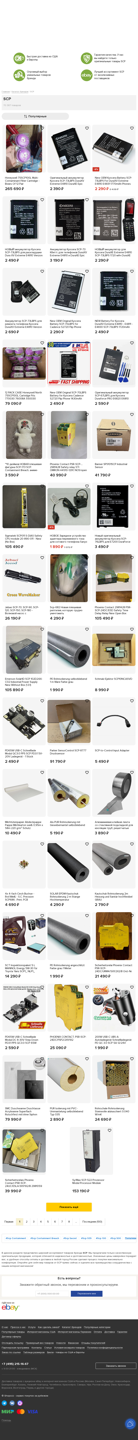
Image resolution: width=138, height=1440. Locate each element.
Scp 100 (101, 1238)
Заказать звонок (116, 1366)
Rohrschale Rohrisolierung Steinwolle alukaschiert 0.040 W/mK (112, 1111)
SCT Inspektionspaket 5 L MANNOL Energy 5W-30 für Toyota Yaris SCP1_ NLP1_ (21, 968)
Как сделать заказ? (49, 1327)
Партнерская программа (15, 1347)
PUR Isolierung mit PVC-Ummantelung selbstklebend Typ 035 (66, 1111)
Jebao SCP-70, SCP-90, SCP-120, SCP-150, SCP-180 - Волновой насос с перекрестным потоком (22, 612)
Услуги (32, 1327)
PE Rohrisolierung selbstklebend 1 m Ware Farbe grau (68, 680)
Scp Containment (16, 1238)
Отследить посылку (12, 1343)
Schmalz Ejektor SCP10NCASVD (113, 679)
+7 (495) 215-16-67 (15, 1364)
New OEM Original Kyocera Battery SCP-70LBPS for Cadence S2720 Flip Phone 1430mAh (65, 325)
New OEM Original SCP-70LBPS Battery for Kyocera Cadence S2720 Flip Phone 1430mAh (68, 395)
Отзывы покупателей (93, 1343)
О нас (5, 1327)
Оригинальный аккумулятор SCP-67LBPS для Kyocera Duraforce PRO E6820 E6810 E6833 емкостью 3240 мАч (112, 397)
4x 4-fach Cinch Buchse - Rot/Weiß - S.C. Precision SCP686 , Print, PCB (19, 896)
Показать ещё (69, 1207)
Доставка (109, 1331)
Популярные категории (97, 1327)
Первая (8, 1221)
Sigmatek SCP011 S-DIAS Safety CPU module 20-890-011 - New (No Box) (23, 538)
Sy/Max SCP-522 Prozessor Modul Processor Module (88, 1181)
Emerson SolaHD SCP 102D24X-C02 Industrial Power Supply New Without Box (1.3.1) (23, 682)
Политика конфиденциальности (105, 1347)
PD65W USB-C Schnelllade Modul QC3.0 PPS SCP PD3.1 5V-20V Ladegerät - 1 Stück (24, 753)
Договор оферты (11, 1336)
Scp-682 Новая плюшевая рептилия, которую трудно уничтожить (66, 610)
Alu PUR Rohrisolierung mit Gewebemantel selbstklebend (67, 823)
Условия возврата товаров (69, 1347)
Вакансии (73, 1343)
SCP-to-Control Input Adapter (112, 750)
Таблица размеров (34, 1352)
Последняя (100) (92, 1221)
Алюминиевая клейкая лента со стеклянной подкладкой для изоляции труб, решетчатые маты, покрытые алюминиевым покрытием (114, 828)
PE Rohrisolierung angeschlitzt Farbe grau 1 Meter (67, 967)
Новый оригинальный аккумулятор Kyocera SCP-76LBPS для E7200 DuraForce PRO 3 (112, 540)
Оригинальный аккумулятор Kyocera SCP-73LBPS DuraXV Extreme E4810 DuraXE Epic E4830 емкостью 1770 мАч (67, 182)
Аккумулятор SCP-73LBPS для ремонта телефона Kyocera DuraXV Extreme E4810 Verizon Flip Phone (23, 325)
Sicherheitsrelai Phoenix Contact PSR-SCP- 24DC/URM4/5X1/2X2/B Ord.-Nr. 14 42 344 (113, 970)
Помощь (6, 1420)
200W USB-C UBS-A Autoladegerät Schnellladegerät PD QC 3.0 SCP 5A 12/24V (113, 1040)
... (76, 1221)
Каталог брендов (71, 1327)
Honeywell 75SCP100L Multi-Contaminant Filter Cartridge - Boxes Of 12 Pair (22, 181)
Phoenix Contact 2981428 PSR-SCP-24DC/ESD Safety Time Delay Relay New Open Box (113, 610)
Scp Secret (71, 1238)
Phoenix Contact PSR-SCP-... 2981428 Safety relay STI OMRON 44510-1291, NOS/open (68, 467)
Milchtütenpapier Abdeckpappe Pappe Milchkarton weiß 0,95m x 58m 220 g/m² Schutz (24, 825)
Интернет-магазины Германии (74, 1331)
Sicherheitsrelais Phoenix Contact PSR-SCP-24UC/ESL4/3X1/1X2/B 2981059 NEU (23, 1184)
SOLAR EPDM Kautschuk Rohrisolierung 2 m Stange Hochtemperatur (65, 896)
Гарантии (122, 1331)
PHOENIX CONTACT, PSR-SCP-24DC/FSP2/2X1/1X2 (68, 1038)
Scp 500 (116, 1238)
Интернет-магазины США (41, 1331)
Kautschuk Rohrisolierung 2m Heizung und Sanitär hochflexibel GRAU (113, 896)
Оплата (98, 1331)
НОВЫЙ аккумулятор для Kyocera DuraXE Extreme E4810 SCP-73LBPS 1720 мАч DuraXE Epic (113, 254)
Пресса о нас (18, 1327)
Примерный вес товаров (40, 1343)
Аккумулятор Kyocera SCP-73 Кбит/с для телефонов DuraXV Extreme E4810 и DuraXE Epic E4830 (68, 254)
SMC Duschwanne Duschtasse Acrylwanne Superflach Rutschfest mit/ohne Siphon (22, 1111)
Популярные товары (13, 1331)
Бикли (50, 1352)
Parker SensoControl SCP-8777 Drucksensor (68, 752)
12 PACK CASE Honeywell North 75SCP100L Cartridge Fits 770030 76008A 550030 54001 (23, 397)
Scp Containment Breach (45, 1238)
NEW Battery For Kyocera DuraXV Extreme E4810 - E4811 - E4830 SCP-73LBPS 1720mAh (114, 324)
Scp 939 (87, 1238)
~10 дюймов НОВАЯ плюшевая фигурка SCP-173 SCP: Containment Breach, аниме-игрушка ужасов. (23, 468)
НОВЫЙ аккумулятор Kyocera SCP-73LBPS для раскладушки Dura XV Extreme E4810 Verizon (24, 252)
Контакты (37, 1347)
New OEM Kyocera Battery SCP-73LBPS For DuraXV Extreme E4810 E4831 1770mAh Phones (113, 181)
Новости (61, 1343)
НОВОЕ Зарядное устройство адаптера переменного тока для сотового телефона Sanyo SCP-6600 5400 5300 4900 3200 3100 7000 (68, 542)
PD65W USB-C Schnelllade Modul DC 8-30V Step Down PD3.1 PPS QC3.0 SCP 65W (21, 1040)
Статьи (48, 1347)
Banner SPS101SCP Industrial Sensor (111, 465)
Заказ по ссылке (11, 1352)
